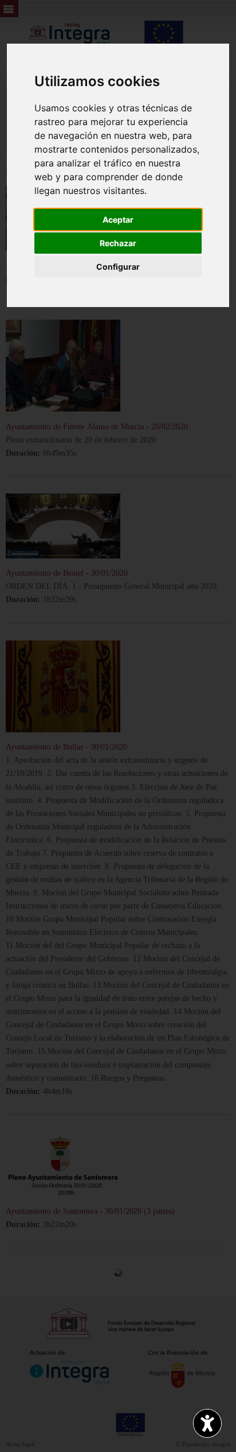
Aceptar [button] (118, 219)
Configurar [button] (118, 266)
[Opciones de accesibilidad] (207, 1423)
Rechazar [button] (118, 243)
